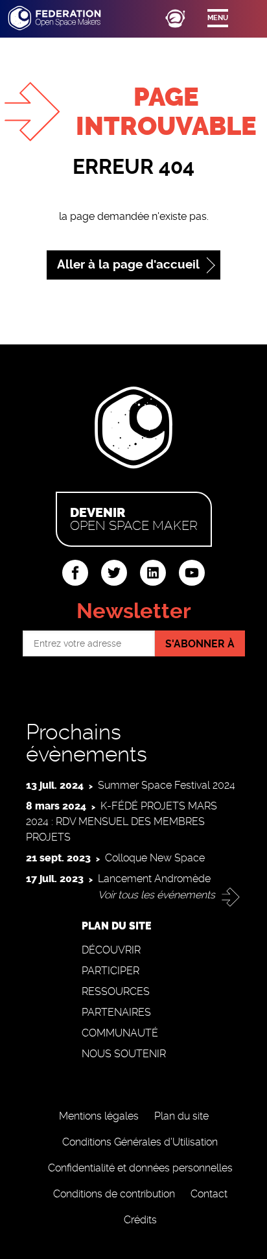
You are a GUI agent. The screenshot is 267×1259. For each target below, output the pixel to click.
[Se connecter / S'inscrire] (175, 18)
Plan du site (181, 1116)
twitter (114, 573)
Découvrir (111, 950)
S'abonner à (200, 644)
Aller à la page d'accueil (128, 264)
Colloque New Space (155, 858)
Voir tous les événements (156, 895)
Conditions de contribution (114, 1194)
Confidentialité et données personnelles (140, 1168)
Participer (110, 971)
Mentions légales (99, 1116)
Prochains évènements (86, 742)
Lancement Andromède (154, 878)
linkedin (153, 573)
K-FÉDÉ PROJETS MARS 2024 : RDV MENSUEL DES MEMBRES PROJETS (121, 821)
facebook (75, 573)
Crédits (140, 1220)
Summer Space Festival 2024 (166, 785)
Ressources (116, 991)
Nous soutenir (124, 1054)
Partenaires (116, 1012)
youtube (192, 573)
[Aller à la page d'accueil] (66, 18)
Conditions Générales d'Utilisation (140, 1142)
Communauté (120, 1033)
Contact (209, 1194)
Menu (217, 18)
